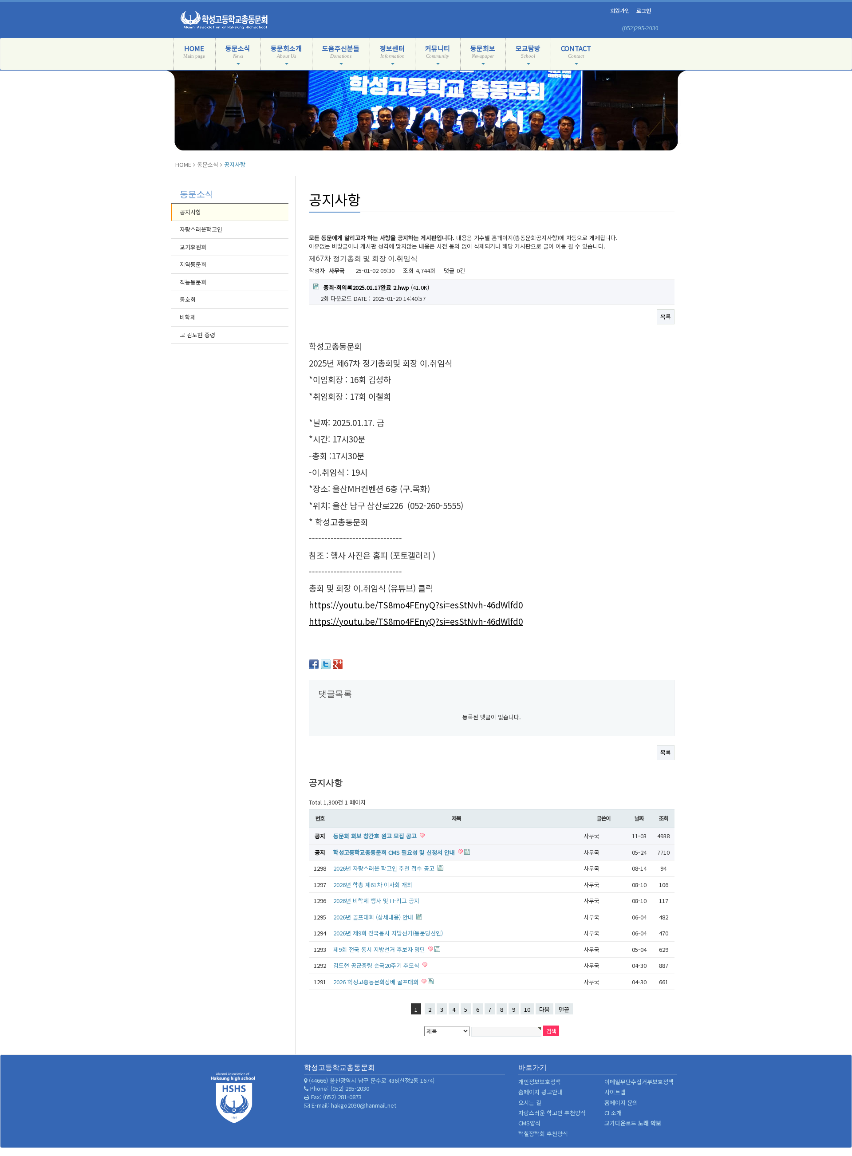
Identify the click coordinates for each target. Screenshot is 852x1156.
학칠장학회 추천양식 (543, 1133)
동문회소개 (286, 51)
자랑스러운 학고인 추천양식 (552, 1113)
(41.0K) (376, 287)
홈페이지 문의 (621, 1102)
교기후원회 (193, 247)
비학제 (188, 317)
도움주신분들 (340, 51)
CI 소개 (613, 1113)
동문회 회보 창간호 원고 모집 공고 (375, 836)
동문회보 (482, 51)
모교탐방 (528, 51)
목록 (665, 316)
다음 (544, 1009)
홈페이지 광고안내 (540, 1092)
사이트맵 (615, 1092)
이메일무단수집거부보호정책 (639, 1081)
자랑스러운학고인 (201, 229)
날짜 (639, 818)
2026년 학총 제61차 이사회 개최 (372, 884)
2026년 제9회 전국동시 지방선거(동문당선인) (388, 933)
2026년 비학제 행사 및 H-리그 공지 (376, 900)
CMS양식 (529, 1123)
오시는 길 (529, 1102)
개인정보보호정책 (539, 1081)
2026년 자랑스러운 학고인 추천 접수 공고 (384, 868)
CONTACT (576, 51)
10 (527, 1009)
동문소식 (237, 51)
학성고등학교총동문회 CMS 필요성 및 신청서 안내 (395, 852)
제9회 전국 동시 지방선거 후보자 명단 (380, 949)
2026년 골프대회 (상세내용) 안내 (374, 917)
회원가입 (620, 10)
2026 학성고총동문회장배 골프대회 (376, 982)
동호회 (188, 299)
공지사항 (190, 212)
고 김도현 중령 (197, 335)
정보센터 (392, 51)
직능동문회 (193, 282)
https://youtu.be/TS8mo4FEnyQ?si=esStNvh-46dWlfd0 (416, 605)
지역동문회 (193, 264)
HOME (194, 51)
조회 (663, 818)
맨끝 (564, 1009)
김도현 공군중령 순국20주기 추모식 (377, 965)
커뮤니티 (437, 51)
